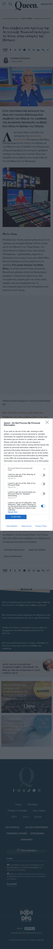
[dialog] (26, 474)
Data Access (26, 526)
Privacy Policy (41, 526)
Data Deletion (11, 526)
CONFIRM (16, 517)
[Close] (48, 423)
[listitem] (26, 469)
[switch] (43, 475)
